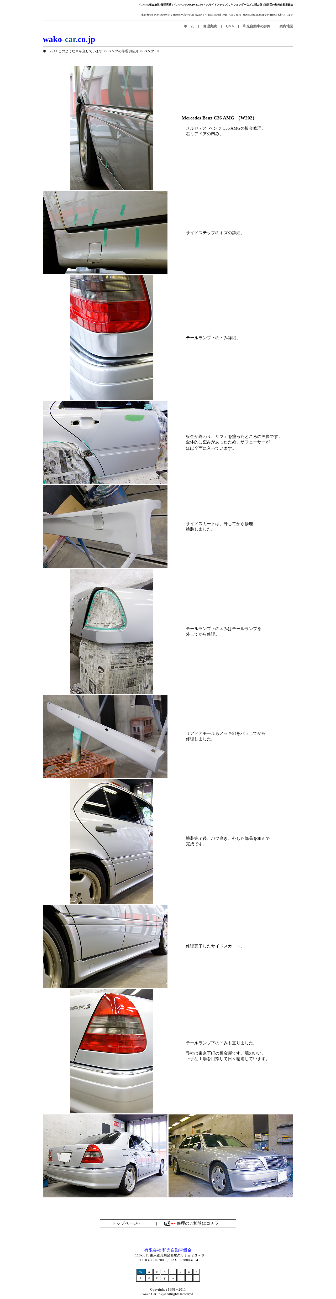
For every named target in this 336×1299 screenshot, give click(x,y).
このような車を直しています (80, 51)
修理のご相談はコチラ (198, 1223)
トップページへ (126, 1223)
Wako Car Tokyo (154, 1294)
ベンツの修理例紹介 (123, 51)
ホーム (48, 51)
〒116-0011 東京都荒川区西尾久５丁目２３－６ (168, 1255)
